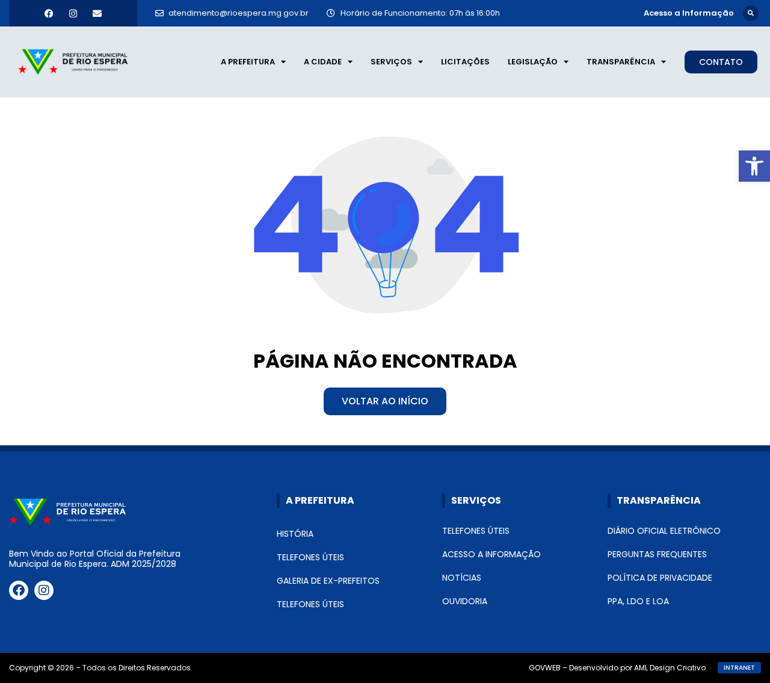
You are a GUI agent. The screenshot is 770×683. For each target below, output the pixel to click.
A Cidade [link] (323, 61)
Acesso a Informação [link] (491, 554)
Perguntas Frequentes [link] (657, 554)
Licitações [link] (465, 61)
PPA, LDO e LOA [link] (638, 601)
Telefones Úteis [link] (310, 557)
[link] (754, 166)
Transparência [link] (621, 61)
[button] (751, 13)
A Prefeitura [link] (248, 61)
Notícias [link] (461, 578)
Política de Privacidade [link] (660, 578)
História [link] (295, 534)
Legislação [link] (533, 61)
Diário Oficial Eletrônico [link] (664, 531)
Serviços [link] (391, 61)
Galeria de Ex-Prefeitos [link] (328, 581)
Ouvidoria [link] (464, 601)
